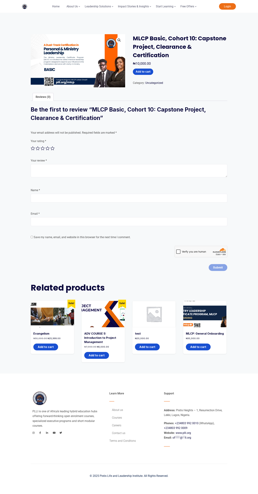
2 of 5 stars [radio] (38, 148)
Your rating (38, 141)
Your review (39, 160)
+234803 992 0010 (187, 423)
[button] (119, 40)
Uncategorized (154, 83)
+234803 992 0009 (175, 428)
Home (55, 6)
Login (227, 6)
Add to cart (143, 71)
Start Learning (164, 6)
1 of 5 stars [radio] (33, 148)
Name (35, 190)
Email (35, 213)
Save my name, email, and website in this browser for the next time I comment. (82, 237)
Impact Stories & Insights (133, 6)
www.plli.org (183, 433)
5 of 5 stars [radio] (52, 148)
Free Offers (187, 6)
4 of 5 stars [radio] (47, 148)
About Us (72, 6)
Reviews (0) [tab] (43, 97)
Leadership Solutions (98, 6)
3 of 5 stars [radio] (43, 148)
